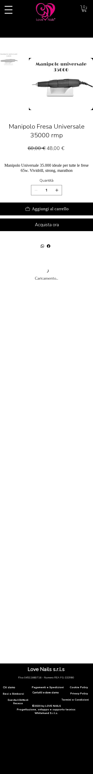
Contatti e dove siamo (45, 692)
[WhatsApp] (42, 246)
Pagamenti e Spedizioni (48, 687)
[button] (84, 8)
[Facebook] (48, 246)
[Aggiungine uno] (57, 190)
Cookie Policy (79, 687)
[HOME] (2, 40)
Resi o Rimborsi (13, 694)
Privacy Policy (79, 693)
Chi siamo (9, 687)
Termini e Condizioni (75, 700)
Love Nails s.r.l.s (46, 669)
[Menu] (8, 10)
